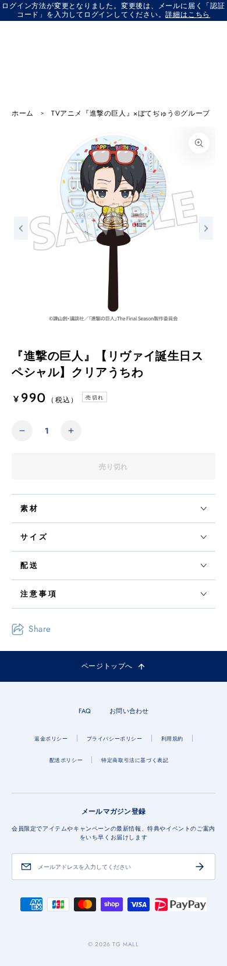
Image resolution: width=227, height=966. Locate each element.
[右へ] (206, 228)
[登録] (200, 867)
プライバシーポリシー (115, 738)
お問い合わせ (128, 710)
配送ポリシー (66, 760)
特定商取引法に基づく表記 (134, 760)
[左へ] (21, 228)
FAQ (85, 710)
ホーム (23, 114)
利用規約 (172, 738)
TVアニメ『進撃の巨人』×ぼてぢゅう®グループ (130, 114)
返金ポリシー (51, 738)
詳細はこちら (187, 14)
